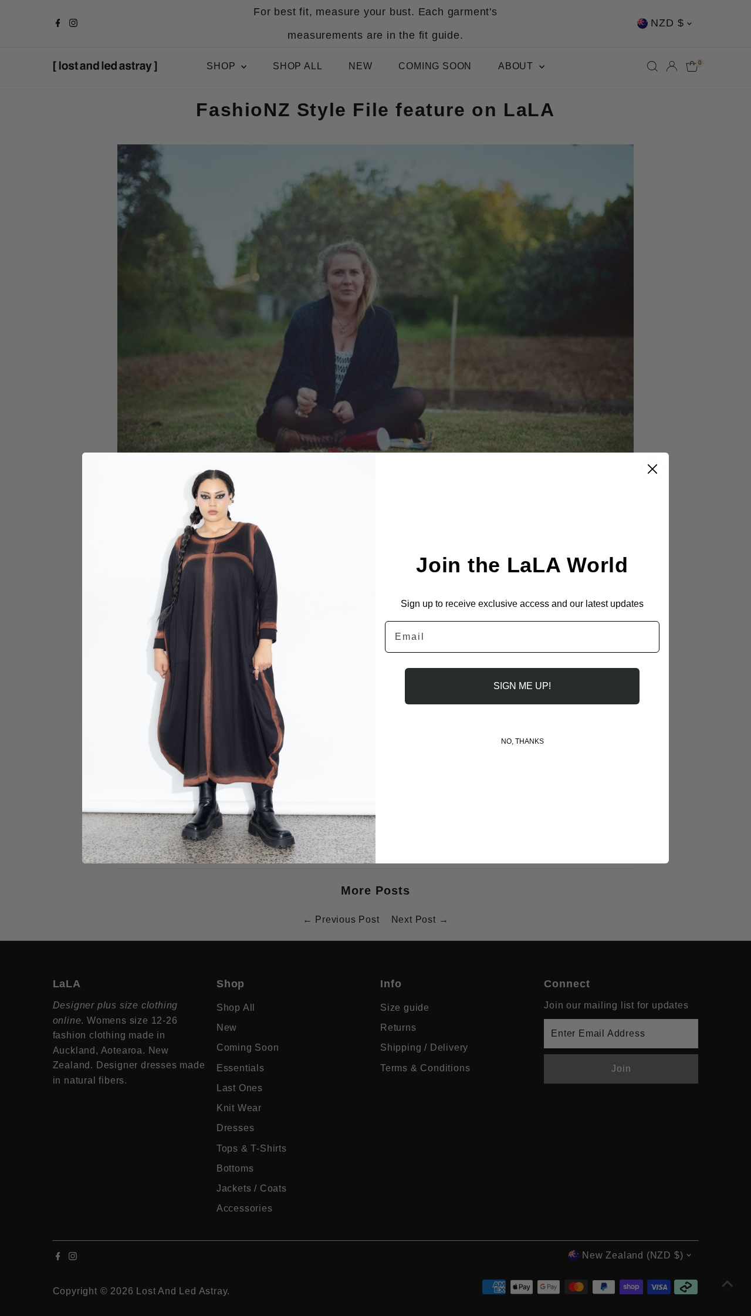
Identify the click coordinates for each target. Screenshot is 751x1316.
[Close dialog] (652, 469)
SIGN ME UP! (522, 686)
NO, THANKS (522, 741)
